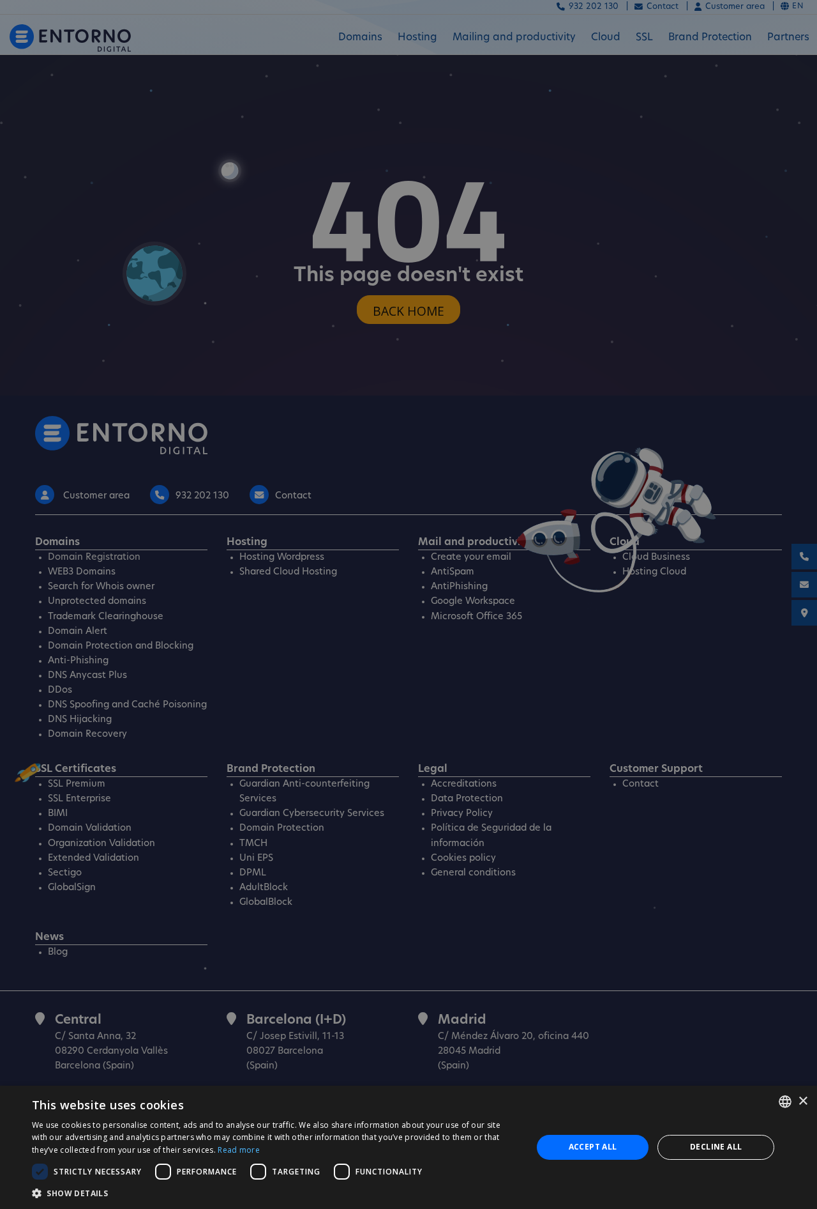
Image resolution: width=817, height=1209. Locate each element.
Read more (239, 1149)
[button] (275, 1193)
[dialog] (408, 1147)
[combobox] (785, 1101)
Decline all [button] (716, 1146)
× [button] (802, 1101)
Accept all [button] (593, 1146)
